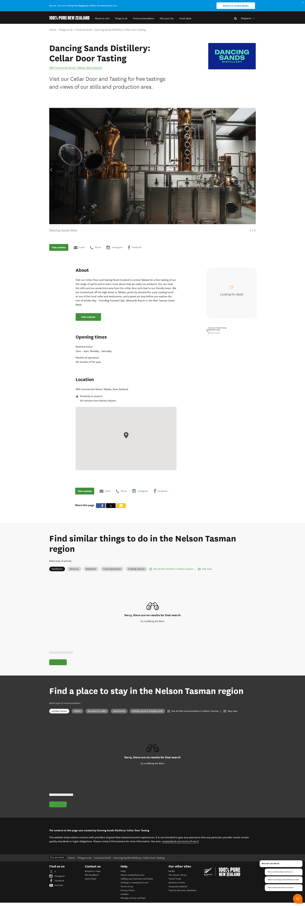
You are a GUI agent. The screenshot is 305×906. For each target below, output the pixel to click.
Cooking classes (136, 569)
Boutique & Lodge (97, 711)
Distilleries (57, 569)
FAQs (123, 871)
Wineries (74, 569)
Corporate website (178, 886)
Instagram (59, 876)
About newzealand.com (132, 875)
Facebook (59, 880)
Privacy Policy (128, 890)
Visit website (59, 247)
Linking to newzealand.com (134, 882)
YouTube (58, 885)
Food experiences (112, 569)
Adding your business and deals (137, 878)
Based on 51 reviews (214, 333)
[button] (102, 18)
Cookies (125, 894)
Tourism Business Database (183, 890)
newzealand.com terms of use (180, 841)
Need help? (90, 878)
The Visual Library (178, 875)
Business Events (177, 882)
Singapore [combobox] (246, 18)
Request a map (92, 871)
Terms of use (127, 886)
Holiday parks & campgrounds (147, 711)
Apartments (119, 711)
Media (172, 871)
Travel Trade (175, 878)
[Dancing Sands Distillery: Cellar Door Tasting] (232, 56)
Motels (77, 711)
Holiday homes (59, 711)
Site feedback (91, 875)
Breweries (91, 569)
